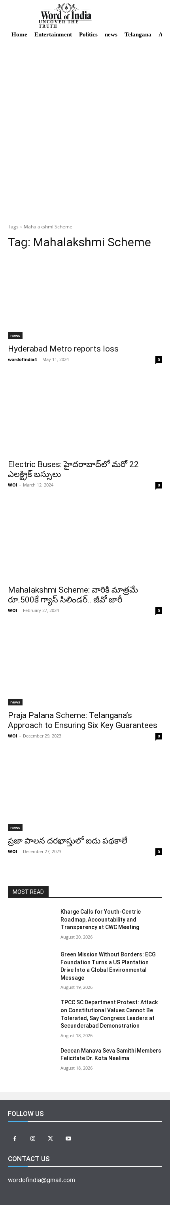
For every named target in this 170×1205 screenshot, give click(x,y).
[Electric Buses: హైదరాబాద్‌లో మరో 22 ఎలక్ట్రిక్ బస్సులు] (85, 415)
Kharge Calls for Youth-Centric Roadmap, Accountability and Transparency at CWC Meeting (100, 919)
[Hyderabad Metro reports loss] (85, 300)
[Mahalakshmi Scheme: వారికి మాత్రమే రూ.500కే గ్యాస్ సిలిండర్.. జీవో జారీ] (85, 541)
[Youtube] (68, 1139)
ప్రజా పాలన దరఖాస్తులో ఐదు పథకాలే (67, 841)
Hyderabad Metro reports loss (63, 349)
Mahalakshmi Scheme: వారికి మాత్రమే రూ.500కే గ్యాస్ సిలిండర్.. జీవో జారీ (73, 594)
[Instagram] (33, 1139)
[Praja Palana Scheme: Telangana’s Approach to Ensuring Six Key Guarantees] (85, 666)
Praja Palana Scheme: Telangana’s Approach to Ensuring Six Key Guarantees (82, 720)
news (15, 335)
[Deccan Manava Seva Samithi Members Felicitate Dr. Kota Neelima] (31, 1063)
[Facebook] (15, 1139)
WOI (12, 485)
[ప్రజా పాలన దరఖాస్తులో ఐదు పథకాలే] (85, 792)
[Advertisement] (85, 130)
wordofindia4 (22, 359)
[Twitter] (50, 1139)
